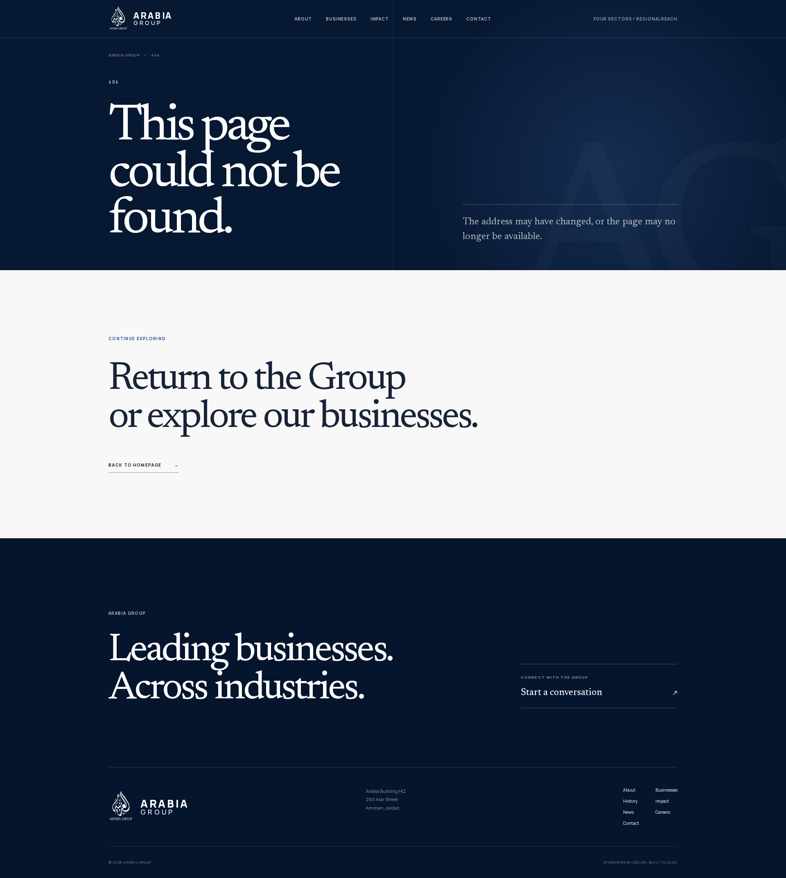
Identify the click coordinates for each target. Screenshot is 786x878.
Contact (478, 19)
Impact (379, 19)
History (630, 801)
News (410, 19)
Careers (441, 19)
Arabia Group (124, 55)
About (303, 19)
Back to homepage (143, 465)
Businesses (341, 19)
